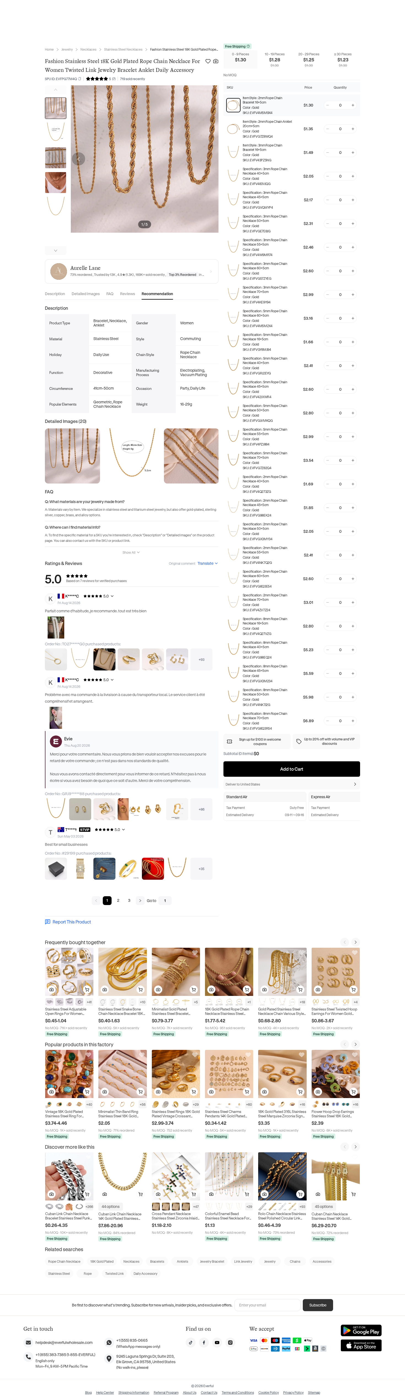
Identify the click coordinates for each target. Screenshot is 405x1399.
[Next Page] (140, 900)
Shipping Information (133, 1392)
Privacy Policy (293, 1392)
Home (49, 49)
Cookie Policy (268, 1392)
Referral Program (166, 1392)
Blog (88, 1392)
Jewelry (67, 49)
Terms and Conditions (238, 1392)
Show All (129, 552)
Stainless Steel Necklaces (123, 49)
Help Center (105, 1392)
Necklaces (88, 49)
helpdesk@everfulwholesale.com (64, 1342)
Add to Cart (291, 769)
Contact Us (209, 1392)
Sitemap (314, 1392)
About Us (189, 1392)
